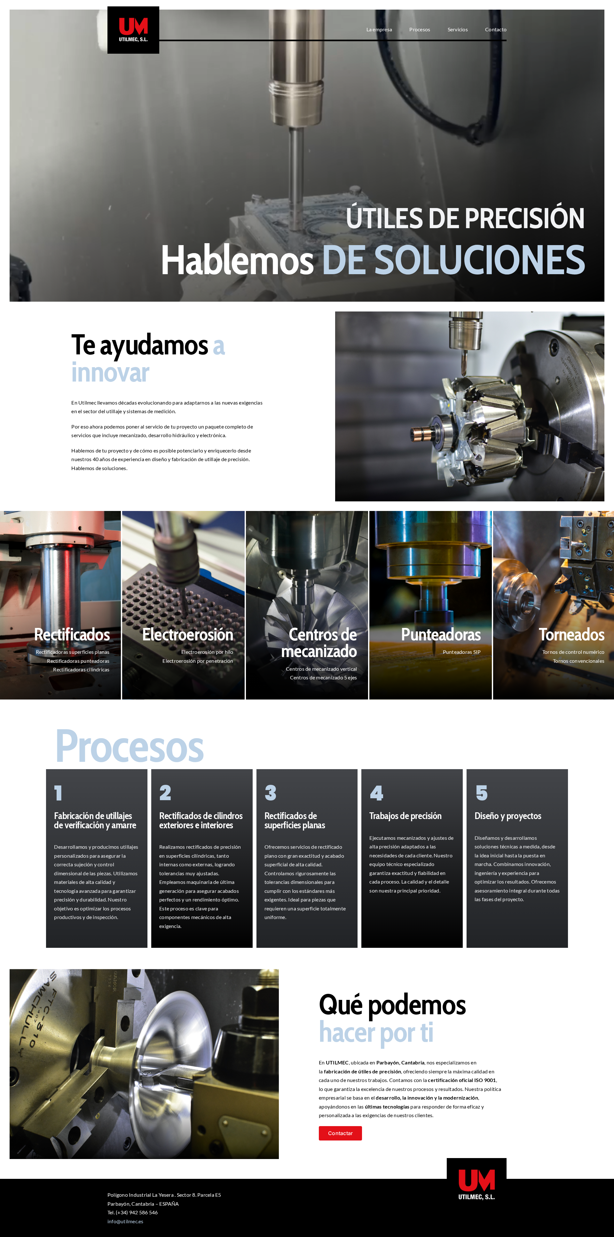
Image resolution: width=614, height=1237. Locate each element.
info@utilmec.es (125, 1221)
